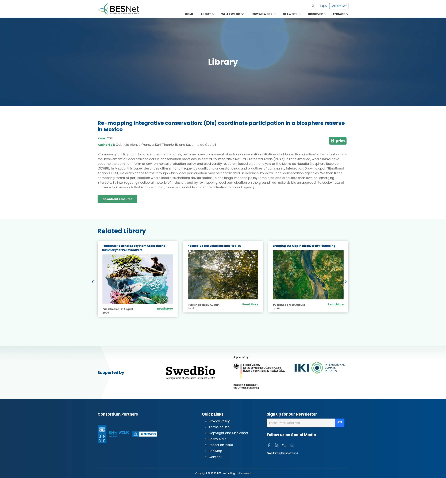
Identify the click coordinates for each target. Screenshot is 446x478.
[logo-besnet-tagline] (118, 9)
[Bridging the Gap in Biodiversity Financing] (308, 275)
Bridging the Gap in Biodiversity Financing (304, 246)
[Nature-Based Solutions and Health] (223, 275)
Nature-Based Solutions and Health (214, 246)
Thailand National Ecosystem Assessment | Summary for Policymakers (134, 248)
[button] (313, 6)
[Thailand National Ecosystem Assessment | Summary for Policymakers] (137, 279)
